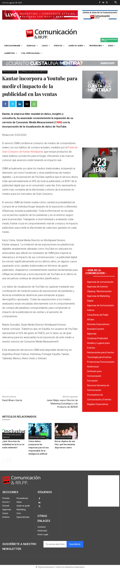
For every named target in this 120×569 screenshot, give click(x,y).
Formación (92, 380)
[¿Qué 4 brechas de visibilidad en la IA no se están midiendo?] (13, 431)
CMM (58, 122)
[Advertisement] (100, 122)
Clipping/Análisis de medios (33, 72)
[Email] (27, 104)
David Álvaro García (12, 400)
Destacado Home (37, 437)
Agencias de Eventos (97, 286)
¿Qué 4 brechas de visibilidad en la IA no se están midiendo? (13, 444)
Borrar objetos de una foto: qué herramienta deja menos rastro (65, 444)
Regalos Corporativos (97, 404)
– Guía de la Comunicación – (96, 272)
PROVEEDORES (9, 72)
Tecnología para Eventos (99, 357)
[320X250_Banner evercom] (100, 101)
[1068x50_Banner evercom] (60, 68)
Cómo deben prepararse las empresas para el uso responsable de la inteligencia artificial (38, 447)
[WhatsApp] (34, 104)
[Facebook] (100, 2)
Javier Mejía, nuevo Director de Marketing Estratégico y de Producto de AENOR (62, 403)
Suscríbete (74, 544)
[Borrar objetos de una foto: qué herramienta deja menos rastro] (66, 431)
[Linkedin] (103, 2)
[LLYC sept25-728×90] (40, 22)
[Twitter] (107, 2)
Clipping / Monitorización (99, 291)
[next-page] (9, 461)
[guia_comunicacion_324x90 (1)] (100, 22)
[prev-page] (4, 461)
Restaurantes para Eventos (100, 352)
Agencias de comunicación (100, 282)
